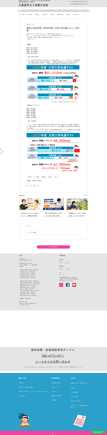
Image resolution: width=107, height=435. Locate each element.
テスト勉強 (36, 177)
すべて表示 (85, 195)
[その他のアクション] (79, 24)
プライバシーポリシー (40, 366)
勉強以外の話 (60, 14)
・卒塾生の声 (73, 388)
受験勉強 (44, 177)
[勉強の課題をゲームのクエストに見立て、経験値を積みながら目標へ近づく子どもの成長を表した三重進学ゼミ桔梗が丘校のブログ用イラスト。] (77, 204)
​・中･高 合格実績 (74, 392)
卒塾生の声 (44, 14)
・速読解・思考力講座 (56, 395)
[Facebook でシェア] (27, 185)
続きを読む (75, 14)
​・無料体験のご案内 (55, 382)
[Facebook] (68, 285)
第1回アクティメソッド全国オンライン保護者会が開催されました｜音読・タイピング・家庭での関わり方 (29, 214)
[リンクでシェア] (38, 185)
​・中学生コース (54, 391)
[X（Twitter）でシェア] (31, 185)
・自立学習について (22, 395)
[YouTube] (74, 285)
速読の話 (68, 14)
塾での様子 (29, 14)
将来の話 (52, 14)
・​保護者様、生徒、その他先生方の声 (78, 382)
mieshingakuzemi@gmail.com (29, 303)
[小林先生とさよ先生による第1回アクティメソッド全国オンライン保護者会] (29, 204)
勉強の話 (37, 14)
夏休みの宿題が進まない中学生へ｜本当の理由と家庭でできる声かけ (53, 214)
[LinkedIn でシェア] (34, 185)
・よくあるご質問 (74, 396)
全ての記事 (21, 14)
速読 (56, 177)
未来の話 (50, 177)
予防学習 (30, 177)
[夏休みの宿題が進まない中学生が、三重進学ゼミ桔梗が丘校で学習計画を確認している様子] (53, 204)
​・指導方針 (20, 382)
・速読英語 (53, 400)
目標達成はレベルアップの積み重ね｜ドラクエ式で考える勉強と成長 (76, 214)
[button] (86, 14)
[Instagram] (61, 285)
